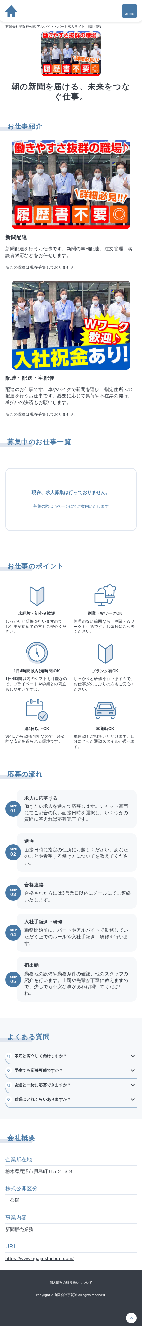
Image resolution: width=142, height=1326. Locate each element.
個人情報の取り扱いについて (71, 1282)
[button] (71, 1056)
